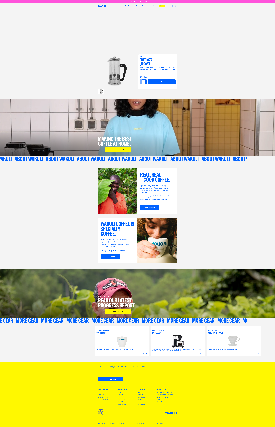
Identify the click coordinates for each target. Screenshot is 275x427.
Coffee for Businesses (103, 399)
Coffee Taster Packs (103, 397)
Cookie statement (160, 423)
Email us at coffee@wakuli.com (165, 394)
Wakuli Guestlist (122, 404)
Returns (140, 401)
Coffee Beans (101, 392)
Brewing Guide (141, 397)
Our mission (113, 379)
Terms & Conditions (142, 404)
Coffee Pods (101, 394)
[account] (169, 6)
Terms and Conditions (121, 423)
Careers (159, 399)
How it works (141, 399)
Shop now (162, 5)
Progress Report (122, 399)
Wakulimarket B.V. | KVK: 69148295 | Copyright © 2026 (106, 423)
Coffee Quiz (140, 394)
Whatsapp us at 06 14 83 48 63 (164, 392)
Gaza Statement (122, 401)
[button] (172, 6)
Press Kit (159, 401)
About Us (120, 392)
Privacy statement (141, 423)
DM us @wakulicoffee (162, 397)
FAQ (139, 392)
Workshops (120, 394)
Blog (119, 397)
